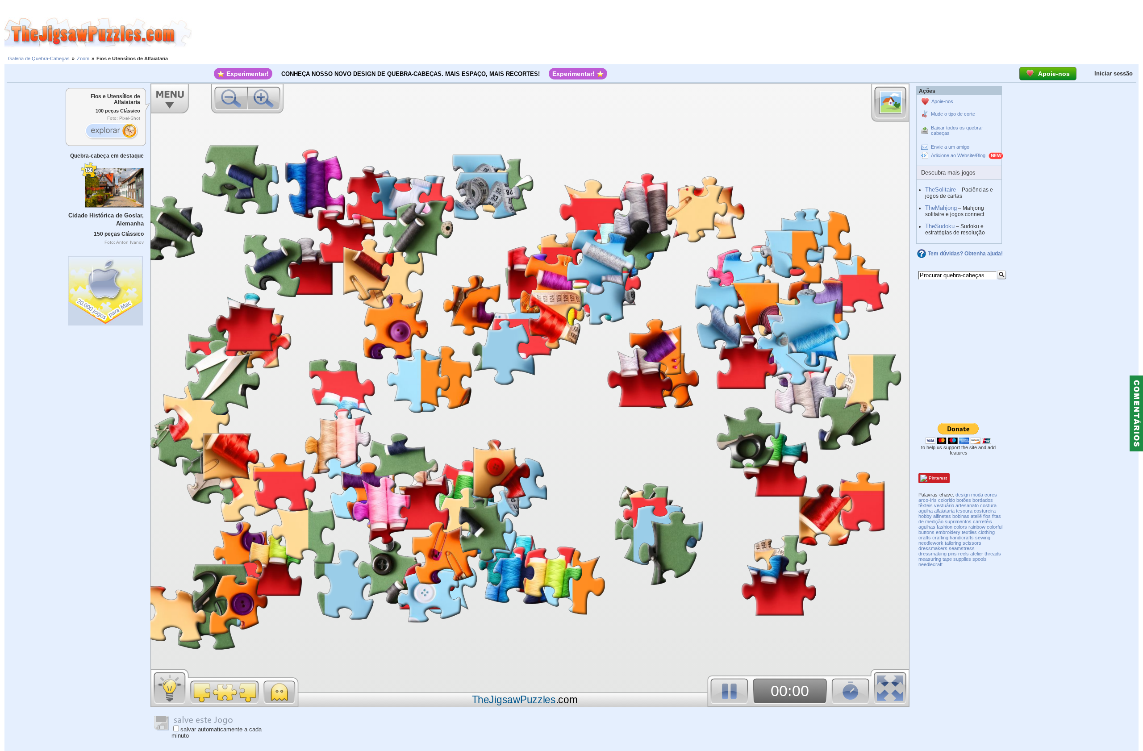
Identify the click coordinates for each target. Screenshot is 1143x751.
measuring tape (935, 559)
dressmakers (932, 548)
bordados (982, 500)
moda (977, 494)
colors (960, 527)
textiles (969, 532)
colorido (946, 500)
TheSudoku (940, 226)
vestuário (944, 505)
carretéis (982, 521)
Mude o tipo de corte (953, 114)
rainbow (976, 527)
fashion (944, 527)
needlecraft (930, 564)
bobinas (960, 516)
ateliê (976, 516)
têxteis (925, 505)
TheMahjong (941, 207)
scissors (972, 543)
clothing (986, 532)
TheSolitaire (940, 189)
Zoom (83, 58)
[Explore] (111, 132)
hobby (925, 516)
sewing (982, 537)
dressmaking (932, 553)
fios (987, 516)
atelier (976, 553)
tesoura (964, 510)
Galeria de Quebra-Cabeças (39, 58)
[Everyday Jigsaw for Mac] (106, 288)
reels (963, 553)
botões (963, 500)
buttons (926, 532)
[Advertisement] (667, 33)
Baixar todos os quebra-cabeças (957, 130)
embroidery (948, 532)
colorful (994, 527)
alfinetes (942, 516)
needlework (930, 543)
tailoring (953, 543)
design (962, 494)
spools (979, 559)
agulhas (926, 527)
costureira (985, 510)
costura (988, 505)
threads (992, 553)
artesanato (967, 505)
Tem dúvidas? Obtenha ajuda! (965, 253)
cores (990, 494)
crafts (924, 537)
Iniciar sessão (1113, 73)
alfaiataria (944, 510)
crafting (940, 537)
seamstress (962, 548)
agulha (925, 510)
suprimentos (958, 521)
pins (952, 553)
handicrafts (962, 537)
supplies (962, 559)
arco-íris (927, 500)
